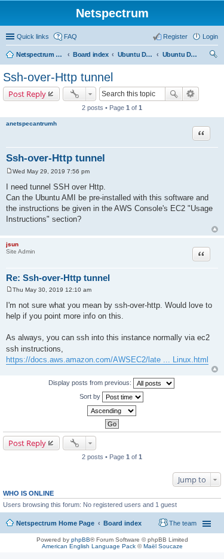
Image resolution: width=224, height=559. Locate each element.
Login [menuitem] (210, 36)
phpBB (80, 539)
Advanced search (191, 94)
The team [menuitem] (183, 523)
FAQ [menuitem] (70, 36)
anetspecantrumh (31, 123)
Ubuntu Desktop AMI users (180, 54)
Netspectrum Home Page (40, 54)
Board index (91, 54)
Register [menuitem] (175, 36)
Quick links (33, 36)
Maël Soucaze (163, 546)
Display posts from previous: (90, 382)
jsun (12, 244)
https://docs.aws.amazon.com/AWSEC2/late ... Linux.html (107, 359)
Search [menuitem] (213, 55)
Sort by (90, 396)
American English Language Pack (89, 546)
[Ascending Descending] (112, 410)
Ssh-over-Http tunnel (58, 77)
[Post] (9, 171)
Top (214, 229)
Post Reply (27, 93)
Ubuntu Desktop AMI (136, 54)
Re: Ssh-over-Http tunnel (58, 278)
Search (174, 94)
